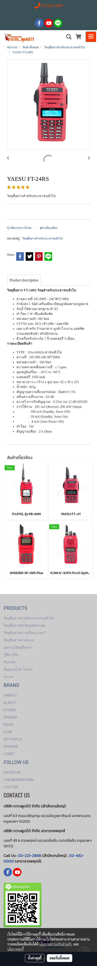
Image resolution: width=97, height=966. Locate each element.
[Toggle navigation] (91, 37)
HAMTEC (10, 695)
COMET (9, 754)
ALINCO (10, 703)
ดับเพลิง (10, 662)
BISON (8, 724)
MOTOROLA (13, 739)
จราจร (8, 677)
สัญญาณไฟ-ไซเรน (18, 669)
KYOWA (10, 710)
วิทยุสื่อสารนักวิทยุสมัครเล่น (24, 625)
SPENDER (11, 746)
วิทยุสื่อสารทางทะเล (18, 640)
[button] (67, 36)
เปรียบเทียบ (50, 228)
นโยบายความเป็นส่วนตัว (55, 944)
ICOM (8, 732)
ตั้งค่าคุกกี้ (34, 958)
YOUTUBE (11, 787)
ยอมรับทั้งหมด (59, 958)
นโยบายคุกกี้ (15, 949)
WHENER (10, 717)
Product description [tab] (24, 280)
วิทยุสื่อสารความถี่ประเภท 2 (24, 633)
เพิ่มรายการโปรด (20, 228)
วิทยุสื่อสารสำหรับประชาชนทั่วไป (42, 238)
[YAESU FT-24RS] (48, 105)
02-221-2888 (29, 855)
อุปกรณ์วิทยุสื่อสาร (18, 647)
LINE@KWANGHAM (19, 780)
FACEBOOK (12, 772)
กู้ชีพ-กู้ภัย (11, 655)
